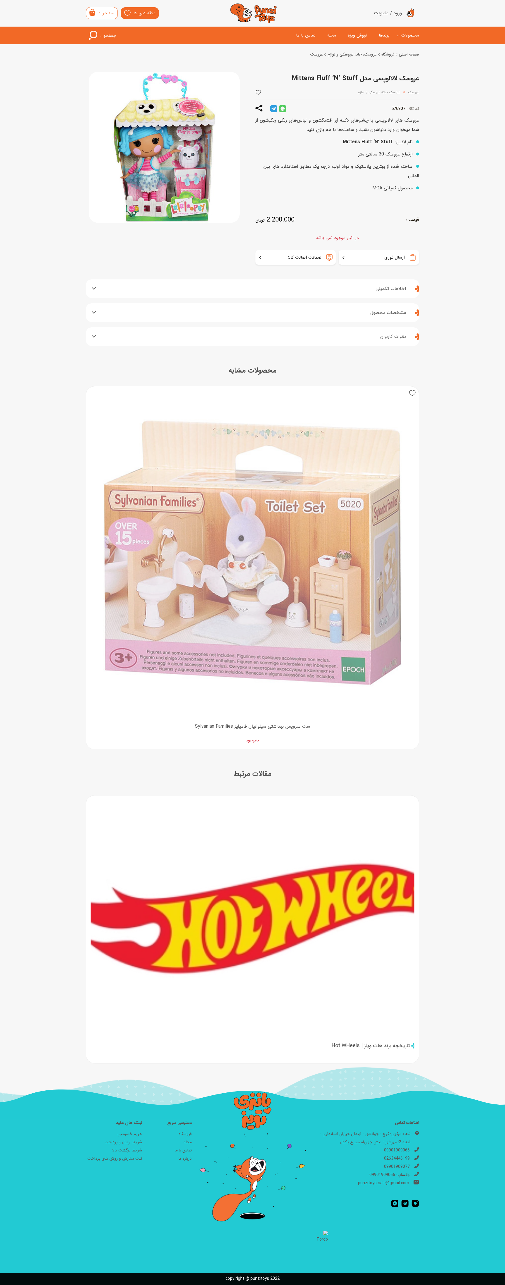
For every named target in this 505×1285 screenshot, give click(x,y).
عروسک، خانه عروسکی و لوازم (352, 54)
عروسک (316, 54)
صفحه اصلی (409, 54)
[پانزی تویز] (253, 13)
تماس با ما (306, 35)
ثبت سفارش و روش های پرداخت (114, 1158)
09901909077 (397, 1166)
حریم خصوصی (129, 1134)
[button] (258, 92)
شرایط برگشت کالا (127, 1150)
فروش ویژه (357, 35)
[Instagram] (415, 1203)
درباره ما (185, 1158)
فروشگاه (387, 54)
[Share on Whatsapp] (282, 109)
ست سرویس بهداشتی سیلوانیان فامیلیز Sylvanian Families (252, 726)
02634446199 (397, 1158)
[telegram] (273, 109)
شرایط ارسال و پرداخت (123, 1142)
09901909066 (397, 1150)
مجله (331, 35)
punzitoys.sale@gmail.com (383, 1183)
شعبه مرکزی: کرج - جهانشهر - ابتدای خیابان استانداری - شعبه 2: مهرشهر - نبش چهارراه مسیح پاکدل (365, 1138)
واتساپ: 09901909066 (389, 1175)
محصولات (410, 35)
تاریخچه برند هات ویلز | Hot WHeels (371, 1046)
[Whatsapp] (394, 1203)
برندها (384, 35)
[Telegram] (405, 1203)
